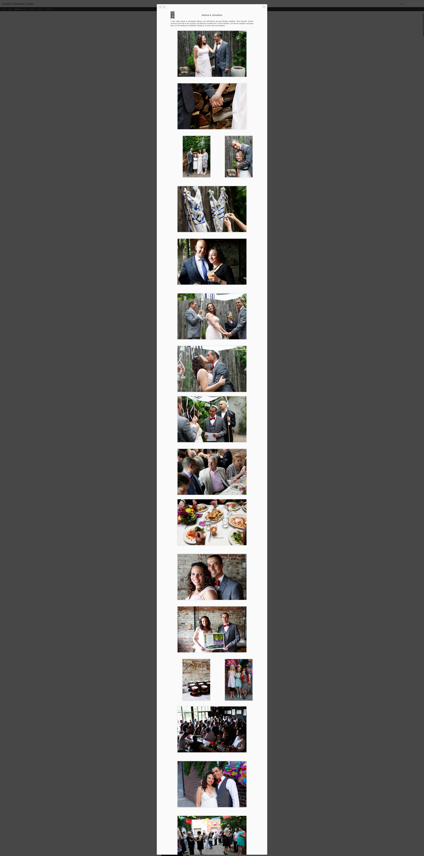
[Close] (264, 6)
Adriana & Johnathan (212, 15)
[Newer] (160, 6)
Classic (3, 9)
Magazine (18, 9)
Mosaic (25, 9)
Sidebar (32, 9)
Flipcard (10, 9)
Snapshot (40, 9)
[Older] (164, 6)
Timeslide (48, 9)
